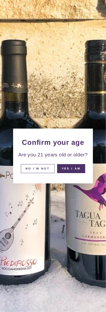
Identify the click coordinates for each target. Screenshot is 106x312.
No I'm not (37, 168)
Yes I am (71, 168)
